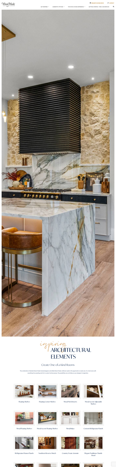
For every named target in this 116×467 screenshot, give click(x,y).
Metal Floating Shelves (24, 428)
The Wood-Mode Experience (76, 6)
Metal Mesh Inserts (70, 402)
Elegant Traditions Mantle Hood (93, 454)
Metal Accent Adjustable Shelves (93, 403)
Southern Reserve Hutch (47, 453)
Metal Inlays (70, 428)
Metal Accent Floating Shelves (47, 428)
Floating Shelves (24, 402)
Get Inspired (44, 6)
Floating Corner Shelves (47, 402)
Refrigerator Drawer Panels (24, 453)
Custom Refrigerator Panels (93, 428)
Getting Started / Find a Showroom (99, 6)
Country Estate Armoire (70, 453)
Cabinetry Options (57, 6)
